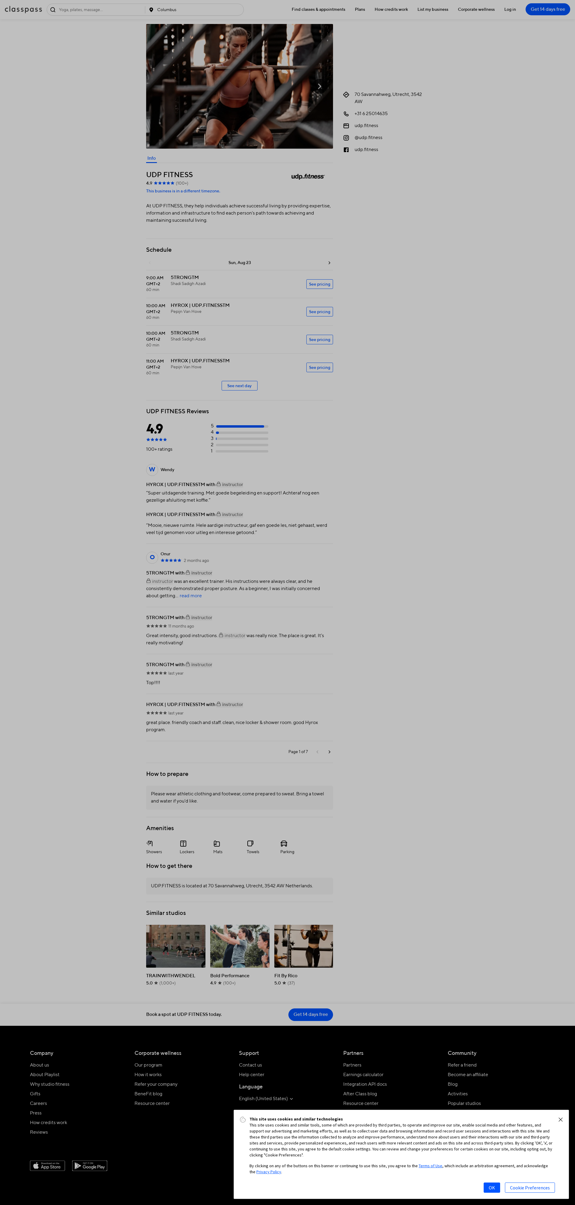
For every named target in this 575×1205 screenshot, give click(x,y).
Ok (492, 1188)
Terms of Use (430, 1165)
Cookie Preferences (530, 1188)
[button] (561, 1119)
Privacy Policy (268, 1171)
